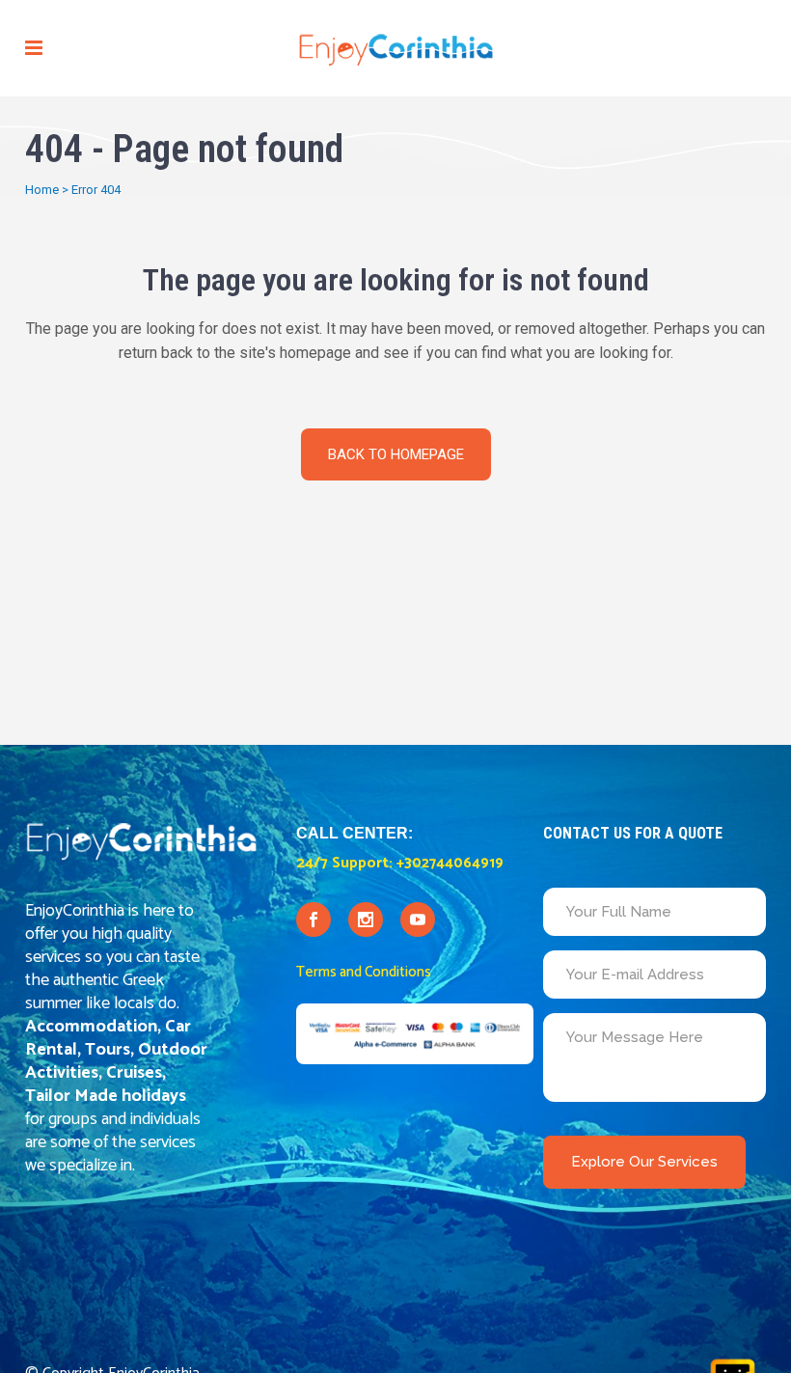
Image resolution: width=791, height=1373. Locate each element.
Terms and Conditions (363, 972)
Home (42, 189)
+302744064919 (450, 863)
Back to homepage (396, 454)
